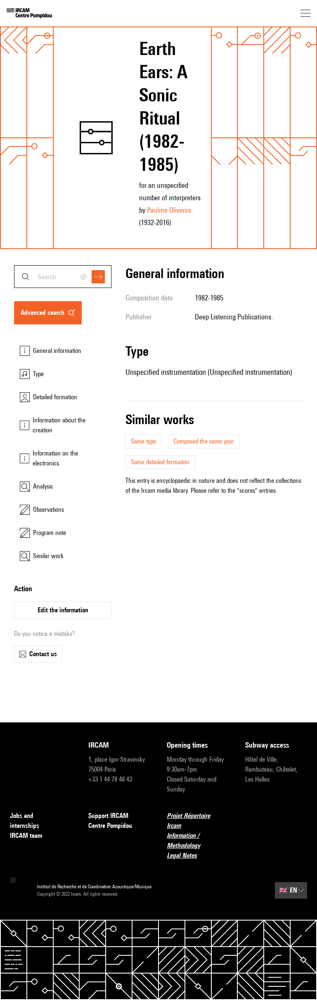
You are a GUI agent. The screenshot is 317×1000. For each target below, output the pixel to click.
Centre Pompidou (110, 826)
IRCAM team (26, 835)
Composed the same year (203, 441)
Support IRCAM (108, 816)
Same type (143, 441)
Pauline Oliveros (169, 210)
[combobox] (62, 276)
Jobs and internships (24, 821)
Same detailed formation (160, 462)
